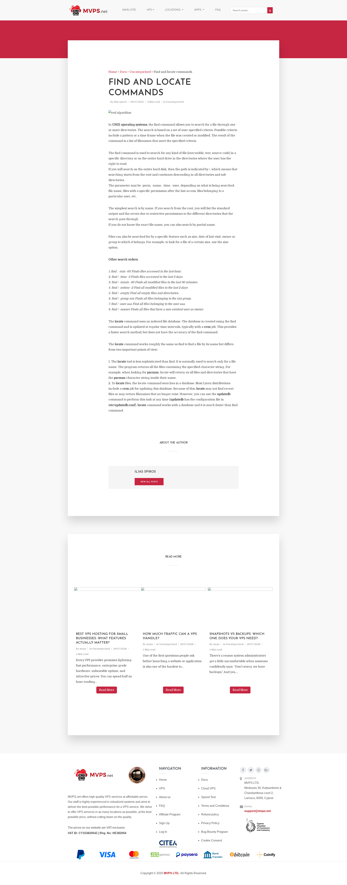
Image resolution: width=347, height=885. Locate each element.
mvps (83, 648)
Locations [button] (173, 9)
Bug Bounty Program (214, 831)
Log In (163, 831)
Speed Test (208, 797)
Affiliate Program (169, 814)
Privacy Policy (210, 823)
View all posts (149, 482)
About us (164, 797)
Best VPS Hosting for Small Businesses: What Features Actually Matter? (102, 639)
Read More (106, 690)
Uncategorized (175, 101)
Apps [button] (198, 9)
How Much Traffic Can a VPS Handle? (170, 636)
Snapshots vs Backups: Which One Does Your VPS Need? (236, 636)
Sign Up (164, 823)
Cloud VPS (208, 788)
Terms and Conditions (215, 805)
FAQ (218, 9)
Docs (204, 779)
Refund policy (210, 814)
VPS (162, 788)
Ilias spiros (120, 101)
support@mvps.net (257, 811)
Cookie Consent (211, 840)
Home (163, 779)
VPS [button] (149, 9)
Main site (129, 9)
